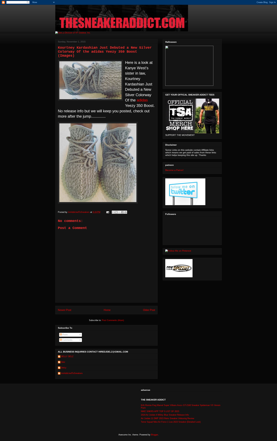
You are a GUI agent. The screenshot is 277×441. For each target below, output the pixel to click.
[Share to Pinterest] (125, 212)
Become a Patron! (174, 170)
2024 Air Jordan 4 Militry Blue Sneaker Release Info (165, 415)
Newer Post (64, 310)
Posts (65, 334)
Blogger (154, 434)
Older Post (149, 310)
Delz (63, 362)
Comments (67, 340)
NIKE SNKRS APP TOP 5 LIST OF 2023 (160, 411)
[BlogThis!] (116, 212)
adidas (142, 100)
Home (107, 310)
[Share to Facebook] (122, 212)
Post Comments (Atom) (113, 320)
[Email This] (113, 212)
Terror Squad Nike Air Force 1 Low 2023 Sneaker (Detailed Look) (171, 422)
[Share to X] (119, 212)
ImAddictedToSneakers (72, 373)
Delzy (63, 367)
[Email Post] (107, 212)
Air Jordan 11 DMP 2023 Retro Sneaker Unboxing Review (167, 418)
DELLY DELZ (67, 356)
